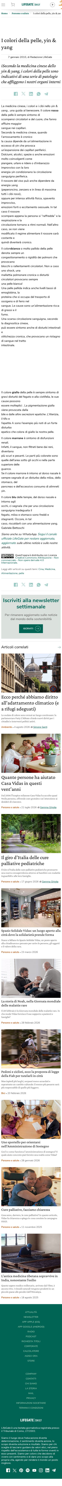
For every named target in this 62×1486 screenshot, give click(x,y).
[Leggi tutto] (58, 647)
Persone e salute (10, 807)
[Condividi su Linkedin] (31, 94)
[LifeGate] (31, 4)
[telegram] (54, 1470)
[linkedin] (47, 1470)
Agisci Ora (31, 1355)
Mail (31, 1393)
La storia (31, 1388)
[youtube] (34, 1470)
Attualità (31, 1312)
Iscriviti (28, 628)
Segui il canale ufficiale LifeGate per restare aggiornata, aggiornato (29, 538)
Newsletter (31, 1317)
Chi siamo (31, 1383)
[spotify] (28, 1470)
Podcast (31, 1336)
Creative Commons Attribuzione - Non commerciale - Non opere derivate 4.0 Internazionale (30, 560)
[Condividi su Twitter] (23, 94)
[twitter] (15, 1470)
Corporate (31, 1346)
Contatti (31, 1378)
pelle (21, 573)
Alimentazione (9, 573)
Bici (3, 1093)
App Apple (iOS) (31, 1321)
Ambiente (6, 727)
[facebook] (8, 1470)
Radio (31, 1331)
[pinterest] (21, 1470)
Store (17, 4)
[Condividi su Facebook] (16, 94)
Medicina (50, 569)
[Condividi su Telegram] (46, 94)
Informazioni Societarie (31, 1403)
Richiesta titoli (31, 1341)
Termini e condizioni (31, 1407)
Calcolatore (31, 1351)
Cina (41, 569)
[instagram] (41, 1470)
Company (31, 1373)
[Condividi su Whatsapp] (39, 94)
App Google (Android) (31, 1326)
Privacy (31, 1398)
